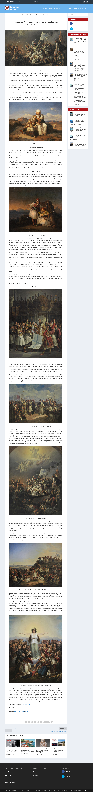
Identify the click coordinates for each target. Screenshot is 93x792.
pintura (26, 711)
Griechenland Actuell (10, 782)
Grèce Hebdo (8, 775)
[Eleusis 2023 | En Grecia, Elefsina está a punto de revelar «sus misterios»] (58, 743)
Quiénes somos (47, 8)
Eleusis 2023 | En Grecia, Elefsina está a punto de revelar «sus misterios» (58, 751)
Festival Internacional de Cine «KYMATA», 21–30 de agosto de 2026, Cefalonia (80, 76)
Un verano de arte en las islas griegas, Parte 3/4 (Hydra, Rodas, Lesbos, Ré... (78, 130)
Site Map (35, 779)
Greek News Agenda (26, 704)
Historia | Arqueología (78, 58)
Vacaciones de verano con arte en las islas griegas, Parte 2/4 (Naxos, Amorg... (78, 114)
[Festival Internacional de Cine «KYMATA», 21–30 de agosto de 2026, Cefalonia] (71, 75)
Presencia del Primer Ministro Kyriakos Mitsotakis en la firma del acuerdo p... (78, 137)
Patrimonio (21, 711)
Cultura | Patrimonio (39, 24)
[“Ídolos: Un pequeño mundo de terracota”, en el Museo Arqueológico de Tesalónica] (43, 743)
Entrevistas (67, 8)
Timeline (35, 775)
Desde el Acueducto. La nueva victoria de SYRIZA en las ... (28, 1)
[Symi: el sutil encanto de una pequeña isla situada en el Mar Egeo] (28, 743)
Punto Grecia (8, 779)
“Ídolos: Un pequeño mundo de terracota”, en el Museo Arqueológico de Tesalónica (42, 751)
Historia (16, 711)
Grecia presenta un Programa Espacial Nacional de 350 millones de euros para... (77, 122)
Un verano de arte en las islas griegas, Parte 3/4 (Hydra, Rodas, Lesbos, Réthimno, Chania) (80, 64)
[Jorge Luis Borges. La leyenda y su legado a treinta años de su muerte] (13, 743)
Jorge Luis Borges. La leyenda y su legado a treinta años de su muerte (12, 751)
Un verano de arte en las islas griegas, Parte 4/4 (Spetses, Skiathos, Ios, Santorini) (80, 40)
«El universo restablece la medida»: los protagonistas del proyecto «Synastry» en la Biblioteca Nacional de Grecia (80, 52)
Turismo (81, 45)
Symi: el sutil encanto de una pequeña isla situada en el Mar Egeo (27, 750)
